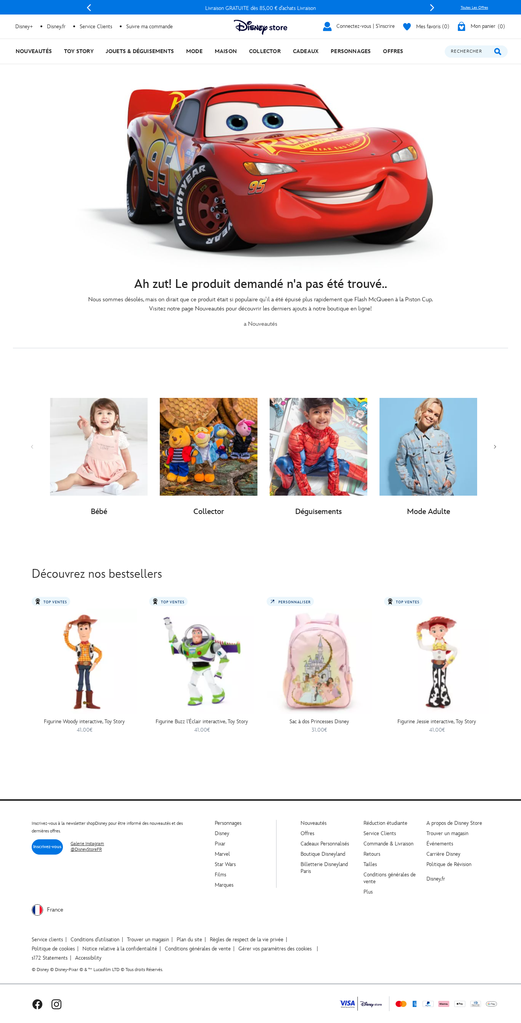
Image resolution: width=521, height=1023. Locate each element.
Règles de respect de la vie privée (246, 939)
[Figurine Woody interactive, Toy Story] (84, 661)
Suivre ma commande (149, 26)
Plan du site (189, 939)
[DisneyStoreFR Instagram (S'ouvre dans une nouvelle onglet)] (56, 1003)
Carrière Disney (443, 854)
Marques (224, 885)
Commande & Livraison (388, 843)
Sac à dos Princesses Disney (319, 721)
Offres (307, 833)
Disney (222, 833)
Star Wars (225, 864)
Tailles (370, 864)
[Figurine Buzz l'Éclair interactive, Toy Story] (201, 661)
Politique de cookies (53, 948)
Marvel (222, 854)
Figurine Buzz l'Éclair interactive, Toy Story (202, 721)
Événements (439, 843)
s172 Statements (50, 958)
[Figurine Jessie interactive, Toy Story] (436, 661)
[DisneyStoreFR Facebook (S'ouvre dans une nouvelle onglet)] (37, 1003)
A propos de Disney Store (454, 823)
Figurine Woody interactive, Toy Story (84, 721)
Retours (371, 854)
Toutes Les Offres (474, 7)
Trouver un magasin (447, 833)
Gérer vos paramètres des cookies (275, 948)
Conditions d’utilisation (95, 939)
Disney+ (24, 26)
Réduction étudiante (385, 823)
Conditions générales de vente (198, 948)
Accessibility (88, 958)
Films (220, 874)
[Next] (432, 7)
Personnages (228, 823)
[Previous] (89, 7)
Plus (368, 892)
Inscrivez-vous (47, 847)
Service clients (47, 939)
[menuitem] (34, 51)
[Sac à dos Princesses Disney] (319, 661)
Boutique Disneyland (323, 854)
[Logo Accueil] (260, 27)
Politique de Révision (448, 864)
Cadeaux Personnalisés (325, 843)
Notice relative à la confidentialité (119, 948)
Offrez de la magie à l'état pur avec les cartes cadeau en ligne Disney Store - (260, 8)
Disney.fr (56, 26)
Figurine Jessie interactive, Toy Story (436, 721)
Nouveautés (313, 823)
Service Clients (96, 26)
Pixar (220, 843)
